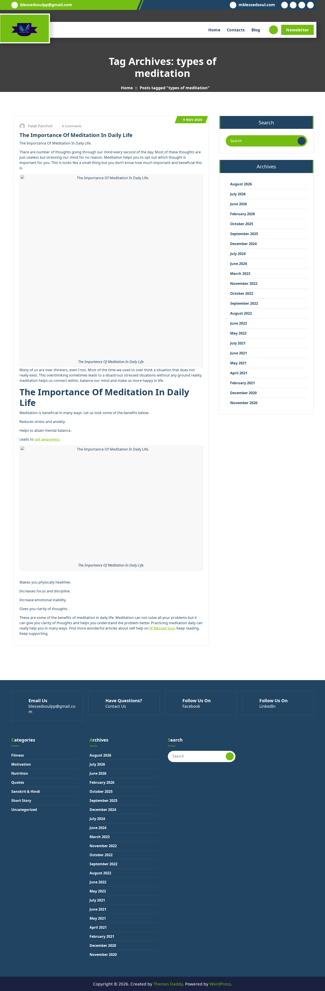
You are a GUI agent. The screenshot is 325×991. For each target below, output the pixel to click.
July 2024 (238, 253)
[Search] (302, 141)
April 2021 (238, 373)
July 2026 (238, 194)
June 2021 (238, 353)
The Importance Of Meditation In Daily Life (75, 135)
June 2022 (238, 323)
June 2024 (238, 263)
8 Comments (71, 126)
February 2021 (242, 382)
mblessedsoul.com (257, 4)
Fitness (17, 755)
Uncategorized (24, 809)
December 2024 (243, 243)
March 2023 (240, 273)
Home (214, 29)
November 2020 (243, 402)
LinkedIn (267, 706)
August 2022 (241, 313)
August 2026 (241, 184)
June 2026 (238, 204)
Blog (255, 29)
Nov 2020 (192, 119)
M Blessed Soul (162, 628)
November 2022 (243, 283)
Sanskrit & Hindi (25, 791)
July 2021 (238, 343)
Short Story (21, 800)
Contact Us (115, 706)
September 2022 (244, 303)
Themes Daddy (168, 984)
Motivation (21, 764)
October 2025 (241, 223)
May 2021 (238, 363)
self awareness (46, 439)
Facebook (191, 706)
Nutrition (19, 773)
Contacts (236, 29)
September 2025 (244, 233)
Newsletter (297, 29)
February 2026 (242, 213)
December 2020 (243, 392)
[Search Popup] (273, 29)
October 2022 (241, 293)
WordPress (220, 984)
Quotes (17, 782)
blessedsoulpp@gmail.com (46, 4)
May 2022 (238, 333)
